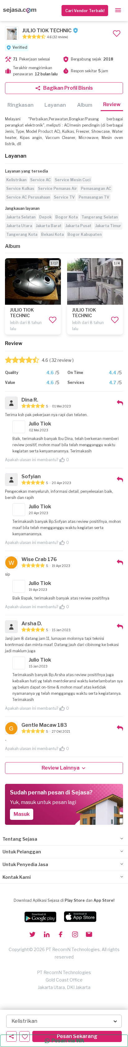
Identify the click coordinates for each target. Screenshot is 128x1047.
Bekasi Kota (52, 234)
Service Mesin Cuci (72, 179)
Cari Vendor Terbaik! (84, 10)
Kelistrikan (16, 179)
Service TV (64, 197)
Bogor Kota (66, 217)
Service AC (40, 179)
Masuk (22, 814)
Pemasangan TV (94, 197)
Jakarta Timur (108, 225)
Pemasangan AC (96, 188)
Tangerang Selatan (99, 217)
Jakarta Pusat (78, 225)
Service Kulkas (20, 188)
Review (112, 104)
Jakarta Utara (19, 225)
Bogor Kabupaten (84, 234)
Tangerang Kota (21, 234)
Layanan (55, 105)
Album (84, 105)
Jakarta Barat (49, 225)
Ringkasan (20, 105)
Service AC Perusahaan (28, 197)
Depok (45, 217)
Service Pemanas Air (57, 188)
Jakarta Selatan (20, 217)
